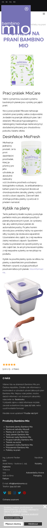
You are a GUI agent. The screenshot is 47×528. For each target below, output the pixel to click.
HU (10, 2)
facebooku (19, 399)
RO (14, 2)
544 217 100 (30, 405)
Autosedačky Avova (35, 472)
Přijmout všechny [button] (13, 524)
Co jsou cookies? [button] (12, 514)
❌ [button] (45, 507)
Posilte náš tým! (31, 413)
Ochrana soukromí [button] (29, 514)
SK (7, 2)
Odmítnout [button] (33, 524)
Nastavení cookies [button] (13, 518)
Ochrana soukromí (11, 499)
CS (3, 2)
